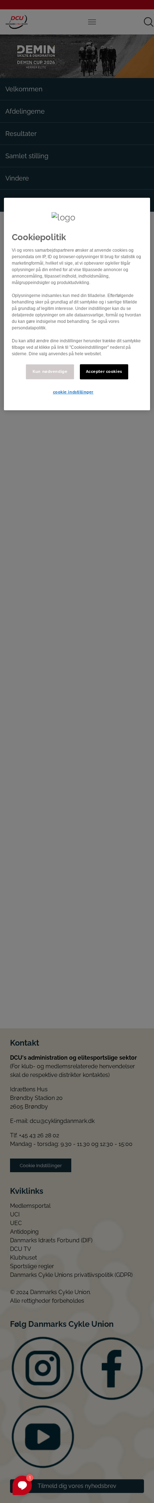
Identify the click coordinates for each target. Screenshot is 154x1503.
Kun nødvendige (50, 371)
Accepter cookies (104, 371)
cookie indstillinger (73, 391)
